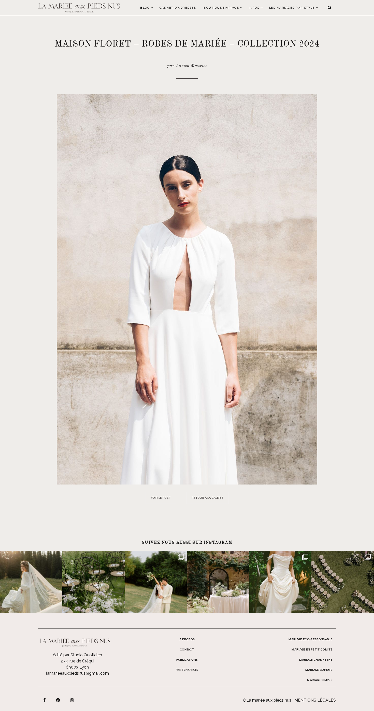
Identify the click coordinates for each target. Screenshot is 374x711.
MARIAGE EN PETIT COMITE (312, 650)
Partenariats (187, 670)
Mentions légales (315, 700)
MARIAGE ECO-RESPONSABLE (311, 639)
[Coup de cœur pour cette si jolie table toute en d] (218, 582)
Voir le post (161, 498)
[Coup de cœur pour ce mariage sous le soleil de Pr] (280, 582)
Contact (187, 650)
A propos (187, 639)
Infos (254, 7)
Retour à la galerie (207, 498)
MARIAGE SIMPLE (320, 680)
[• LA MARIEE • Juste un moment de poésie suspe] (31, 582)
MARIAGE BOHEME (319, 670)
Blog (145, 7)
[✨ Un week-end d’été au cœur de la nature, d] (156, 582)
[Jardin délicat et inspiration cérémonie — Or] (342, 582)
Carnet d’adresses (178, 7)
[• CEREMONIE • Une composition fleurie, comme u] (93, 582)
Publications (187, 660)
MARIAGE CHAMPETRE (316, 660)
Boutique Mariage (221, 7)
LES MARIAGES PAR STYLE (292, 7)
